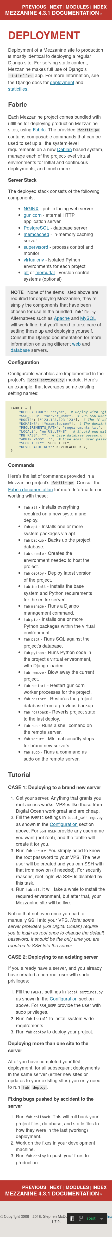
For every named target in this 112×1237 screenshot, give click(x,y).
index (99, 6)
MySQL (88, 318)
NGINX (31, 208)
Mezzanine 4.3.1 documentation (52, 12)
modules (77, 6)
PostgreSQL (36, 227)
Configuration (64, 824)
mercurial (45, 272)
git (26, 272)
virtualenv (34, 259)
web (76, 343)
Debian (64, 149)
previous (34, 6)
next (56, 6)
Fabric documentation (30, 489)
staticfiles (17, 88)
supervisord (36, 247)
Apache (62, 318)
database (20, 350)
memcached (36, 234)
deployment (62, 82)
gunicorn (33, 215)
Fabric (39, 129)
